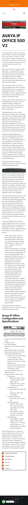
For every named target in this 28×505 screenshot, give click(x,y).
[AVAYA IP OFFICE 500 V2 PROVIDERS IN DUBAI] (14, 24)
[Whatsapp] (3, 501)
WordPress (16, 499)
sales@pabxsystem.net (14, 5)
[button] (14, 453)
